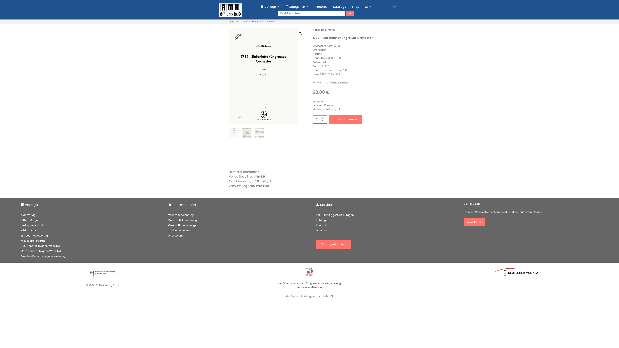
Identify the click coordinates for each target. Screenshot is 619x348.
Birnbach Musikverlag (34, 235)
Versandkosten (339, 82)
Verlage (31, 205)
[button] (300, 34)
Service (326, 205)
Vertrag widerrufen (333, 244)
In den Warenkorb (345, 119)
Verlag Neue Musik (32, 225)
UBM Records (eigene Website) (40, 246)
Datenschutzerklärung (182, 220)
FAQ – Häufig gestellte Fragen (335, 215)
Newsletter (474, 222)
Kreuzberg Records (33, 241)
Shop (355, 7)
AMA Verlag (28, 215)
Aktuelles (321, 7)
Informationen (184, 205)
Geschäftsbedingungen (183, 225)
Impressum (175, 235)
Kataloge (339, 7)
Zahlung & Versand (180, 230)
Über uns (321, 230)
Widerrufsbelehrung (181, 215)
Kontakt (321, 225)
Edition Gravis (29, 230)
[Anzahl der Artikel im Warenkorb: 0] (394, 7)
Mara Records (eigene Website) (41, 251)
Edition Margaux (31, 220)
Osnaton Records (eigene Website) (43, 256)
